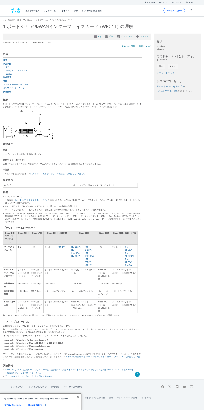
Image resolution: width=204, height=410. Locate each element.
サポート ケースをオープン (170, 86)
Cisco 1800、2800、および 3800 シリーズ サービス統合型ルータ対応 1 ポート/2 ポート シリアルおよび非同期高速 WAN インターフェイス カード (69, 370)
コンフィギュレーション (14, 88)
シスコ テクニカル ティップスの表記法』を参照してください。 (58, 174)
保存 (99, 37)
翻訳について (145, 46)
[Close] (78, 397)
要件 (8, 67)
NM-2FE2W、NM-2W (129, 262)
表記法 (9, 74)
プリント (144, 36)
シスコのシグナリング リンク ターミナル (23, 373)
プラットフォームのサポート (16, 84)
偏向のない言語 (128, 46)
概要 (5, 60)
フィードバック (166, 73)
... (3, 20)
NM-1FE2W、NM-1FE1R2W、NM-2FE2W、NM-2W (90, 256)
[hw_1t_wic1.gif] (28, 138)
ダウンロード (127, 36)
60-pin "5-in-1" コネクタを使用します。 (30, 200)
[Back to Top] (137, 374)
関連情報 (7, 92)
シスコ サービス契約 (168, 91)
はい (161, 66)
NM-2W (61, 247)
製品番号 (7, 77)
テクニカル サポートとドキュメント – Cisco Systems (28, 376)
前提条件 (7, 64)
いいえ (173, 66)
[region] (41, 401)
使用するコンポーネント (16, 70)
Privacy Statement (12, 405)
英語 (111, 36)
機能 (5, 81)
